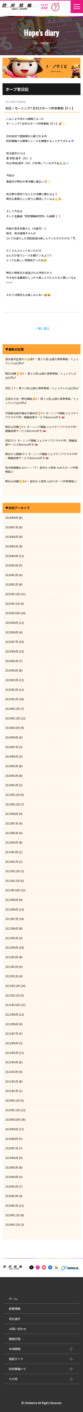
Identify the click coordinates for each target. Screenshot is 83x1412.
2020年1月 (11, 1205)
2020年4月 (11, 1177)
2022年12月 (12, 871)
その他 (13, 1379)
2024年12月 (12, 709)
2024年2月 (11, 785)
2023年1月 (11, 862)
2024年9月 (11, 737)
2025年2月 (11, 690)
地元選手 (14, 1319)
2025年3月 (11, 680)
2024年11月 (12, 718)
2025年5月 (11, 661)
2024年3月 (11, 776)
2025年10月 (12, 613)
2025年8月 (11, 632)
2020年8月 (11, 1139)
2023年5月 (11, 833)
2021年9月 (11, 1014)
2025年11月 (12, 604)
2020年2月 (11, 1196)
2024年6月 (11, 756)
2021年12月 (12, 986)
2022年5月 (11, 938)
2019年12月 (12, 1215)
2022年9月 (11, 900)
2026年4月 (11, 556)
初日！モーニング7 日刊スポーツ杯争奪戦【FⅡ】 (40, 108)
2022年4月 (11, 947)
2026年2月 (11, 575)
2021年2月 (11, 1081)
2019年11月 (12, 1225)
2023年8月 (11, 814)
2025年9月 (11, 623)
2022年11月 (12, 881)
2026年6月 (11, 537)
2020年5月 (11, 1167)
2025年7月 (11, 642)
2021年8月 (11, 1024)
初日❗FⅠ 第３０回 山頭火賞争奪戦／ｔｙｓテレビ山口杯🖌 (42, 388)
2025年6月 (11, 651)
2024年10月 (12, 728)
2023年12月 (12, 795)
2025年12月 (12, 594)
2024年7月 (11, 747)
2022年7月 (11, 919)
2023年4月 (11, 842)
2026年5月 (11, 546)
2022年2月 (11, 967)
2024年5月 (11, 766)
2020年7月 (11, 1148)
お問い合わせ (17, 1329)
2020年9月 (11, 1129)
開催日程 (14, 1339)
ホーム (13, 1299)
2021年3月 (11, 1072)
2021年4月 (11, 1062)
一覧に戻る (42, 328)
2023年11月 (12, 804)
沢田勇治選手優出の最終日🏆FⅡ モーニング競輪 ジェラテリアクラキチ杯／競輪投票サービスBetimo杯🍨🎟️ (42, 415)
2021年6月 (11, 1043)
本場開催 (14, 1349)
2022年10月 (12, 890)
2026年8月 (11, 518)
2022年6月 (11, 928)
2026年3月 (11, 565)
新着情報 (14, 1309)
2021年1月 (11, 1091)
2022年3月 (11, 957)
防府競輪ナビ (17, 1369)
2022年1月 (11, 976)
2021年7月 (11, 1033)
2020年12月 (12, 1100)
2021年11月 (12, 995)
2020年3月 (11, 1186)
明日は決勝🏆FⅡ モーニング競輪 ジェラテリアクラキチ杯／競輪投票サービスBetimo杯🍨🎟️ (42, 429)
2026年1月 (11, 584)
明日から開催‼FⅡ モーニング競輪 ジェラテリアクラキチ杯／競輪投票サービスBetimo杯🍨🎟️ (41, 456)
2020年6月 (11, 1158)
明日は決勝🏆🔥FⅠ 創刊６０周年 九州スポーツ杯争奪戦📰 (41, 481)
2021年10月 (12, 1005)
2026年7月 (11, 527)
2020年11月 (12, 1110)
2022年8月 (11, 909)
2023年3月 (11, 852)
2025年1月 (11, 699)
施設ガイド (16, 1359)
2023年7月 (11, 823)
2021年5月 (11, 1053)
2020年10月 (12, 1119)
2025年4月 (11, 670)
